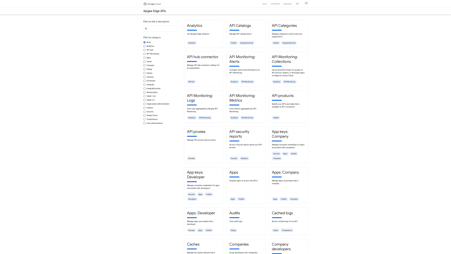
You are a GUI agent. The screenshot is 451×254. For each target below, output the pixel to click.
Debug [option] (233, 230)
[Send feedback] (304, 4)
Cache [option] (275, 230)
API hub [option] (191, 82)
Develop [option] (191, 158)
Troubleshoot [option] (287, 230)
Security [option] (234, 158)
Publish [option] (233, 43)
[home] (152, 4)
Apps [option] (285, 154)
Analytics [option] (191, 43)
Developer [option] (192, 199)
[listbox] (245, 43)
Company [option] (277, 158)
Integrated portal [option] (246, 43)
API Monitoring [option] (247, 82)
